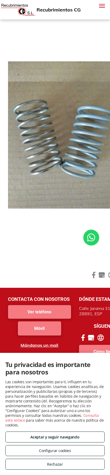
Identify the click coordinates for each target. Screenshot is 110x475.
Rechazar (55, 464)
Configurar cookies (55, 450)
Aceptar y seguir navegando (54, 437)
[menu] (102, 6)
